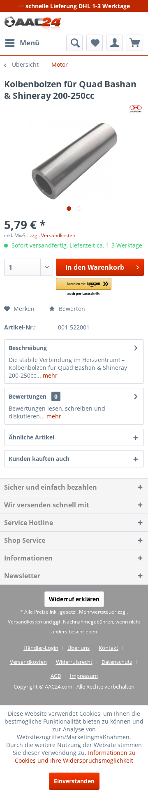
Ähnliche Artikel (31, 437)
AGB (56, 676)
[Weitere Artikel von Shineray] (135, 108)
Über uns (78, 648)
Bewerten (71, 309)
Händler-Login (40, 648)
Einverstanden (74, 781)
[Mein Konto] (114, 43)
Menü (29, 42)
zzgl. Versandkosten (52, 235)
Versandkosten (25, 621)
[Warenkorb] (135, 43)
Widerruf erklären (74, 599)
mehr (49, 375)
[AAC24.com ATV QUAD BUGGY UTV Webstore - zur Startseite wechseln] (32, 23)
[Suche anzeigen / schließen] (74, 43)
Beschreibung (28, 348)
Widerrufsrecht (74, 662)
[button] (83, 287)
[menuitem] (22, 43)
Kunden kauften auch (39, 458)
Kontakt (108, 648)
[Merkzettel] (94, 43)
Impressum (84, 676)
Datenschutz (117, 662)
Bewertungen (27, 396)
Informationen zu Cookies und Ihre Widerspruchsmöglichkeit (75, 756)
